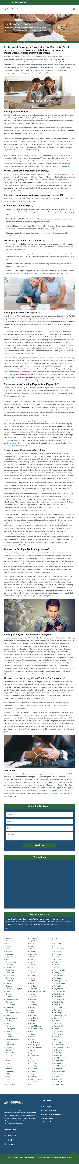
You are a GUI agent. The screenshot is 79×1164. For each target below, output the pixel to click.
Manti (32, 983)
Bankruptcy (47, 1107)
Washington (58, 1045)
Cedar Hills (10, 973)
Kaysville (33, 954)
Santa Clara (58, 975)
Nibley (32, 1039)
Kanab (32, 952)
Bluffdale (9, 957)
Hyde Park (34, 941)
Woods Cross (59, 1085)
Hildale (8, 1074)
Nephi (32, 1037)
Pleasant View (35, 1082)
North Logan (35, 1042)
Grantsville (10, 1053)
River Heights (59, 949)
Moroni (32, 1023)
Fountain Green (12, 1039)
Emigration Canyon (13, 1013)
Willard (56, 1077)
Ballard (8, 946)
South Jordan (59, 991)
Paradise (33, 1063)
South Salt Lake (60, 997)
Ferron (8, 1034)
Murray (32, 1031)
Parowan (33, 1069)
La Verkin (33, 959)
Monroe (33, 1015)
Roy (55, 962)
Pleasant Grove (36, 1079)
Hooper (8, 1082)
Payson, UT (12, 1144)
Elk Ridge (9, 1007)
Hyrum (32, 944)
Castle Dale (10, 967)
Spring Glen (58, 1007)
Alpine (8, 938)
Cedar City (10, 970)
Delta (8, 991)
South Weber (59, 999)
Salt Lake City (59, 970)
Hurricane (34, 938)
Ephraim (9, 1021)
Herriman (9, 1066)
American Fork (11, 941)
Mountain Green (36, 1029)
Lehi (31, 967)
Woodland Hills (59, 1082)
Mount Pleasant (36, 1026)
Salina (56, 967)
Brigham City (11, 962)
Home (6, 42)
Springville (58, 1010)
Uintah (56, 1037)
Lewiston (33, 970)
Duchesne (10, 997)
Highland (9, 1071)
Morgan (33, 1021)
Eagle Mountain (12, 999)
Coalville (9, 986)
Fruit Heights (11, 1045)
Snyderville (58, 989)
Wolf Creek (58, 1079)
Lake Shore (34, 962)
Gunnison (9, 1055)
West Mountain (60, 1066)
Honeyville (10, 1079)
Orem (32, 1058)
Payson (12, 42)
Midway (33, 999)
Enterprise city (11, 1018)
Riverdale (57, 952)
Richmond (58, 946)
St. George (58, 1013)
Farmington (10, 1029)
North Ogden (35, 1045)
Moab (32, 1010)
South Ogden (59, 994)
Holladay (9, 1077)
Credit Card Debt (49, 1111)
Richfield (57, 944)
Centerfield (10, 975)
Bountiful (9, 959)
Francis (8, 1042)
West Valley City (60, 1071)
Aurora (8, 944)
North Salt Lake (36, 1047)
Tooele (56, 1029)
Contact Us (47, 1122)
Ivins (32, 946)
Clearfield (9, 981)
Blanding (9, 954)
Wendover (58, 1055)
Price (32, 1085)
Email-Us (11, 1140)
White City (58, 1074)
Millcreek (33, 1005)
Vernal (56, 1039)
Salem (56, 965)
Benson (9, 952)
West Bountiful (60, 1058)
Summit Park (59, 1018)
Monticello (34, 1018)
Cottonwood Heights (14, 989)
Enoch (8, 1015)
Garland (9, 1047)
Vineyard (57, 1042)
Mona (32, 1013)
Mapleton (33, 989)
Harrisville (9, 1058)
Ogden (32, 1053)
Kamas (32, 949)
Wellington (58, 1050)
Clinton (8, 983)
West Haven (58, 1061)
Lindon (32, 973)
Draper (8, 994)
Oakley (32, 1050)
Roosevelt (58, 959)
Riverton (57, 957)
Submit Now (39, 845)
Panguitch (34, 1061)
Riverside (57, 954)
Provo (56, 941)
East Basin (10, 1002)
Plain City (33, 1077)
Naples (32, 1034)
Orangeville (34, 1055)
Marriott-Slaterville (37, 991)
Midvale (33, 997)
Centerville (10, 978)
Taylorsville (58, 1026)
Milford (32, 1002)
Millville (32, 1007)
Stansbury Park (60, 1015)
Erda (7, 1023)
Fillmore (9, 1037)
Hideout (9, 1069)
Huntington (10, 1085)
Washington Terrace (62, 1047)
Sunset (57, 1021)
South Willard (59, 1002)
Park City (33, 1066)
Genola (8, 1050)
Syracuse (57, 1023)
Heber (8, 1061)
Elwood (8, 1010)
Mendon (33, 994)
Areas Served (48, 1118)
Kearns (32, 957)
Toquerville (58, 1031)
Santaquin (58, 978)
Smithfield (58, 986)
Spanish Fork (59, 1005)
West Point (58, 1069)
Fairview (9, 1026)
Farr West (9, 1031)
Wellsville (57, 1053)
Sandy (56, 973)
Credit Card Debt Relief (52, 1114)
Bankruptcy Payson (24, 42)
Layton (32, 965)
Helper (8, 1063)
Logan (32, 975)
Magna (32, 981)
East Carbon (10, 1005)
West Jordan (59, 1063)
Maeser (32, 978)
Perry (32, 1074)
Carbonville (10, 965)
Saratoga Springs (60, 981)
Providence (58, 938)
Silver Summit (59, 983)
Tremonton (58, 1034)
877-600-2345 (19, 2)
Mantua (33, 986)
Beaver (8, 949)
